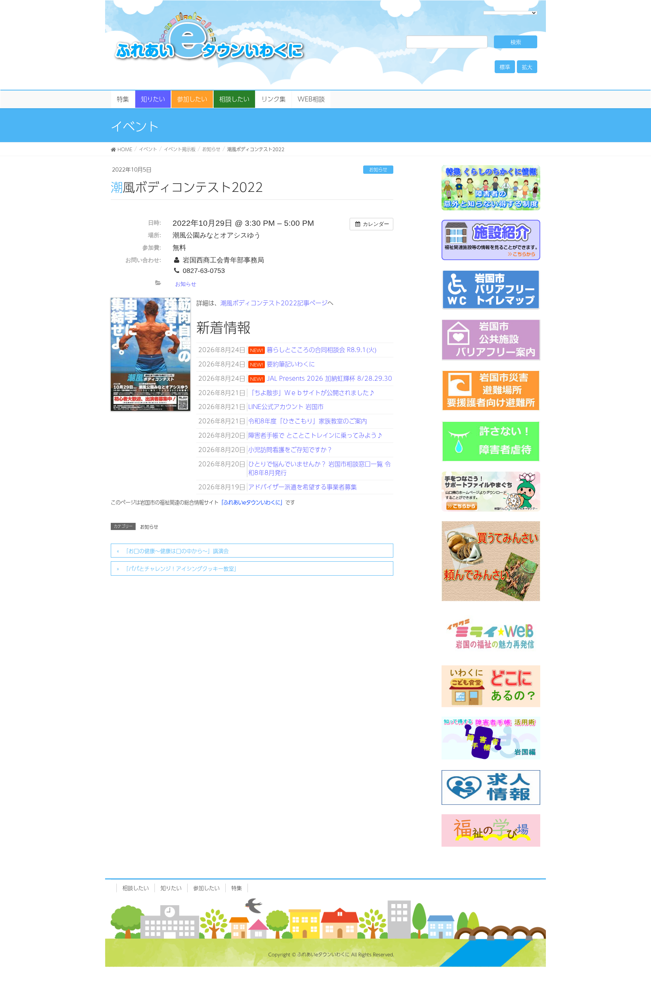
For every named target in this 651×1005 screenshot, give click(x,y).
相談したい (135, 888)
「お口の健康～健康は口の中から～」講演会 (176, 551)
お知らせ (378, 169)
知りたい (171, 888)
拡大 (527, 67)
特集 (236, 888)
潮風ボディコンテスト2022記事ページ (273, 303)
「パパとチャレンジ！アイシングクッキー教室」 (181, 568)
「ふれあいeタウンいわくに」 (252, 502)
